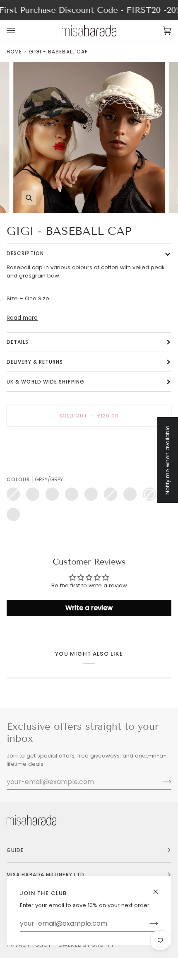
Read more (22, 318)
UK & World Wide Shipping (45, 381)
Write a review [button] (89, 608)
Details (18, 341)
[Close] (159, 888)
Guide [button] (15, 850)
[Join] (147, 923)
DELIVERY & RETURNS (35, 361)
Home (14, 51)
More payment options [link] (38, 465)
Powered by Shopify (84, 944)
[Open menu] (19, 30)
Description (25, 253)
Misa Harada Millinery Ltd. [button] (46, 874)
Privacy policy (29, 944)
